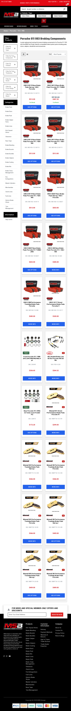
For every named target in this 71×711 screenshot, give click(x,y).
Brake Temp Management (9, 171)
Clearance (44, 26)
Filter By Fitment (8, 64)
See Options (32, 107)
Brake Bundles (9, 153)
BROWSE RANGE (8, 26)
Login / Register (64, 1)
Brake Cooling (9, 162)
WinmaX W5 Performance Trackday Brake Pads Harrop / (56, 521)
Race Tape (8, 141)
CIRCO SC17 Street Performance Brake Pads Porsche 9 (56, 304)
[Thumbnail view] (24, 54)
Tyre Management (9, 207)
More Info (55, 270)
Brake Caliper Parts (9, 121)
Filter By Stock (8, 80)
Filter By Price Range (9, 87)
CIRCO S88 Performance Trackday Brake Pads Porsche (32, 304)
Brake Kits (8, 166)
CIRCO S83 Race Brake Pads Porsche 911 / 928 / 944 (55, 250)
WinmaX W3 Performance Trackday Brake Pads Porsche (56, 467)
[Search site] (64, 9)
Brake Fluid (8, 115)
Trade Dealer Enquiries (45, 645)
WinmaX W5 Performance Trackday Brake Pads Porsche (56, 575)
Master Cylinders (10, 183)
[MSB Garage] (11, 14)
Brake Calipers (9, 158)
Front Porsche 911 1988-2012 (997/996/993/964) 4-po (32, 358)
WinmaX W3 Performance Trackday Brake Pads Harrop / (32, 467)
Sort (50, 54)
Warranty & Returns (44, 636)
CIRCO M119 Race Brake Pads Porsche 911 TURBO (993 (56, 87)
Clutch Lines (8, 191)
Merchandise (9, 187)
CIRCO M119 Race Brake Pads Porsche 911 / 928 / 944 (32, 141)
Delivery (43, 629)
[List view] (27, 54)
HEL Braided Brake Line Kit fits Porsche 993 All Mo (56, 358)
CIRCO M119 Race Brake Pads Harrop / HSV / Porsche (32, 87)
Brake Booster (9, 149)
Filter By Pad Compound (10, 57)
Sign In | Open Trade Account (45, 640)
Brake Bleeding (9, 145)
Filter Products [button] (8, 39)
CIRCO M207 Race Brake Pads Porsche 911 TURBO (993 (32, 250)
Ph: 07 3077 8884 (6, 1)
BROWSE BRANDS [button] (22, 26)
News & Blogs (59, 636)
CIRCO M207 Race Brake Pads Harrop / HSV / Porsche (55, 195)
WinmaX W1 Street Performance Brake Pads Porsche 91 (56, 412)
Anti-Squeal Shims (8, 131)
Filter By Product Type (8, 48)
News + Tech (34, 26)
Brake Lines (8, 126)
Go (44, 21)
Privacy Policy (59, 633)
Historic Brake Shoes (9, 201)
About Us (58, 627)
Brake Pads (8, 107)
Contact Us (58, 630)
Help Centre (8, 219)
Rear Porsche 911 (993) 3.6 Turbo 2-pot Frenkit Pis (32, 412)
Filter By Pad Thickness (10, 72)
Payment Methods (46, 632)
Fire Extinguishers (9, 178)
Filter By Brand (8, 95)
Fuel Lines (8, 196)
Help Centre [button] (52, 1)
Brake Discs (8, 111)
